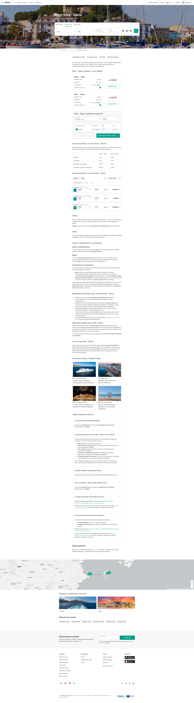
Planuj (31, 2)
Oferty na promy (22, 2)
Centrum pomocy (107, 659)
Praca (82, 662)
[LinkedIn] (133, 683)
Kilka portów (77, 24)
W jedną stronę (59, 24)
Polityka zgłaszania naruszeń (100, 695)
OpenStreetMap (190, 589)
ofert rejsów (109, 219)
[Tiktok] (129, 683)
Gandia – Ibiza (122, 621)
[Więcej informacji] (80, 641)
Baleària (74, 258)
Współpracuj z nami (86, 659)
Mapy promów (95, 549)
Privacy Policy (127, 641)
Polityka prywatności (87, 695)
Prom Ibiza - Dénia (82, 50)
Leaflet (168, 589)
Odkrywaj (38, 2)
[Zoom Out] (192, 587)
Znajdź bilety (112, 86)
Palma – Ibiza (75, 621)
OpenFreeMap (173, 589)
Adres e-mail (103, 636)
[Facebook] (122, 683)
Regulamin (72, 695)
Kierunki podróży (63, 662)
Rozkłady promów (64, 668)
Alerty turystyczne (108, 666)
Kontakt (105, 662)
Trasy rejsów (72, 50)
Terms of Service (103, 642)
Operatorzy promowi (65, 670)
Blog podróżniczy (64, 659)
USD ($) (178, 2)
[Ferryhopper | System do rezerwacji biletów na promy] (6, 2)
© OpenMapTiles (179, 589)
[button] (79, 178)
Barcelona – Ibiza (64, 621)
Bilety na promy (63, 50)
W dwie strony (68, 24)
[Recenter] (192, 581)
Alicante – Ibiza (111, 621)
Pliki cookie (78, 695)
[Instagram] (126, 683)
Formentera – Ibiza (99, 621)
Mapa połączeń (63, 673)
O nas (82, 657)
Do (78, 29)
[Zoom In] (192, 584)
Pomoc (162, 2)
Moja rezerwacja (152, 2)
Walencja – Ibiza (86, 621)
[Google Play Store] (130, 657)
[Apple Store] (130, 661)
